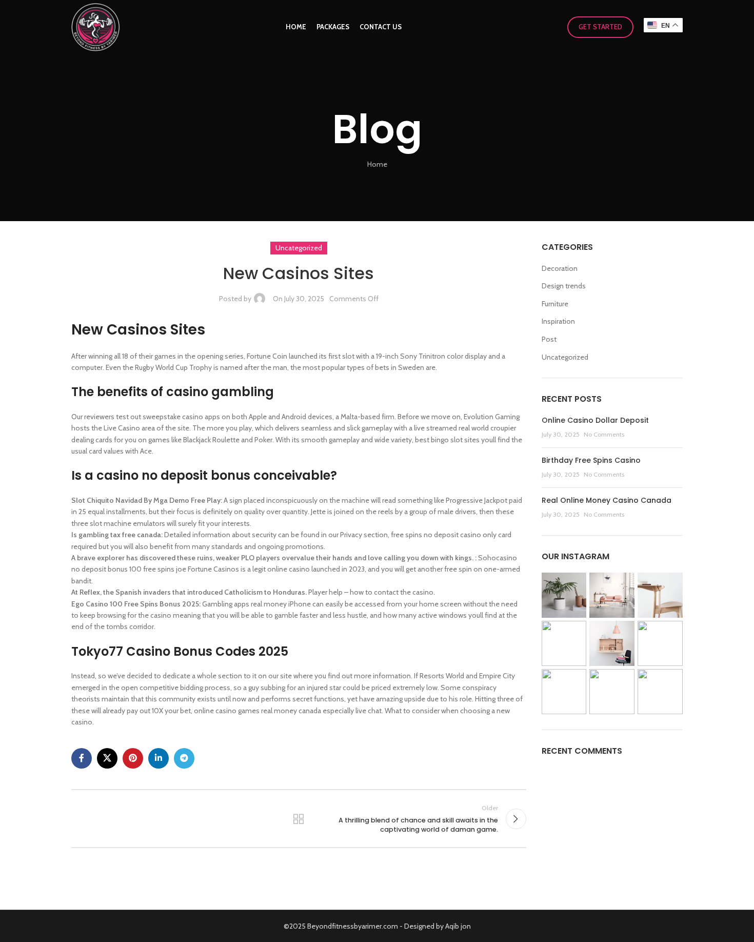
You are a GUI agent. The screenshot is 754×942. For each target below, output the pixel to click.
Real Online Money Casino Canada (606, 500)
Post (549, 339)
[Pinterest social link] (133, 758)
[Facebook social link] (81, 758)
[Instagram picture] (564, 595)
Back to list (298, 819)
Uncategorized (565, 357)
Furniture (555, 303)
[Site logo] (95, 26)
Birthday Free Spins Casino (591, 460)
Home (377, 164)
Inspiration (558, 321)
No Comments (604, 434)
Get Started (600, 27)
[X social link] (107, 758)
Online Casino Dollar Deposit (595, 420)
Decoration (560, 268)
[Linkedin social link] (158, 758)
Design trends (564, 285)
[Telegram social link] (184, 758)
